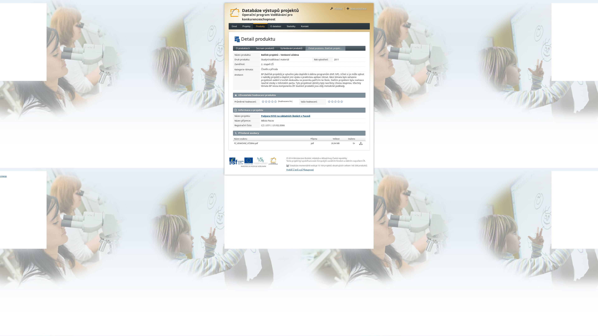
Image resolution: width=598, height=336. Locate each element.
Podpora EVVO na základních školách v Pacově (285, 115)
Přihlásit (338, 8)
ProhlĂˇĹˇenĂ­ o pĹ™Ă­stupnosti (300, 169)
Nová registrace (358, 8)
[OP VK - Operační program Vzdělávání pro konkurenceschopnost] (254, 162)
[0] (263, 101)
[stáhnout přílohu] (360, 143)
